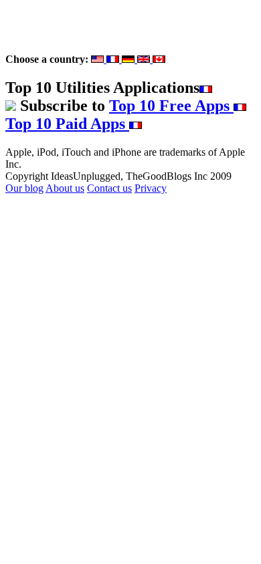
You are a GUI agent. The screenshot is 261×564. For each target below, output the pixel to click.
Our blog (24, 188)
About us (65, 188)
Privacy (151, 188)
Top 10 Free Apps (171, 105)
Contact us (109, 188)
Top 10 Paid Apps (67, 123)
